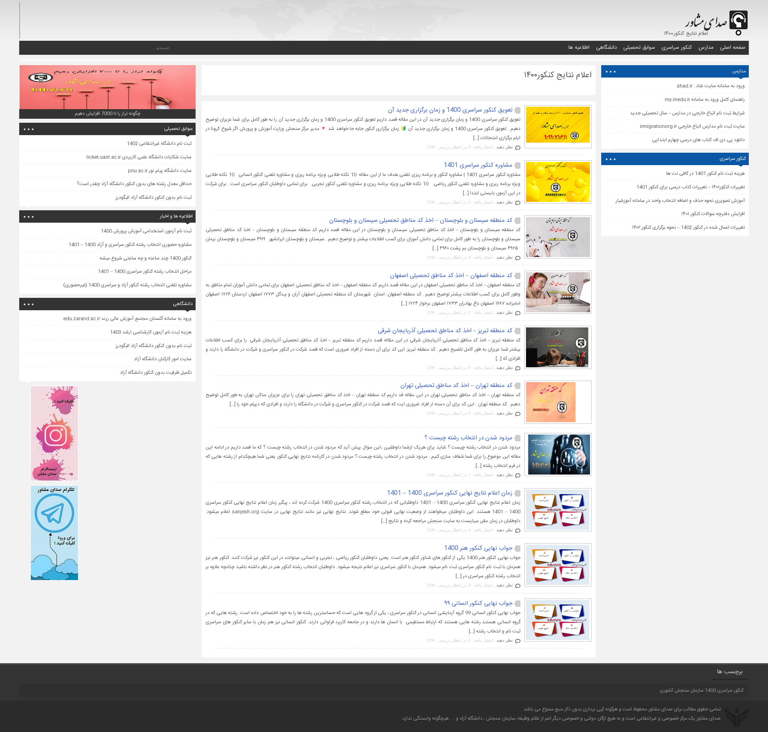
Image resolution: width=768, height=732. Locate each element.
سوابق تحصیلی (639, 47)
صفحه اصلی (733, 47)
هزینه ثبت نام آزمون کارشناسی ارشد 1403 (151, 332)
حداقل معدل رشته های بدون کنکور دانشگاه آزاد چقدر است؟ (134, 184)
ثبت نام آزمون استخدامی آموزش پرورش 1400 (146, 231)
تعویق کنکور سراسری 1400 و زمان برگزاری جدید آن (450, 110)
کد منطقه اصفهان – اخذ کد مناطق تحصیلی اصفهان (451, 276)
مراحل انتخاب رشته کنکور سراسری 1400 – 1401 (145, 271)
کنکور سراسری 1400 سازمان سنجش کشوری (702, 690)
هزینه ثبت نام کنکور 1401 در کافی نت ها (705, 174)
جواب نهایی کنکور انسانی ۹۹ (478, 603)
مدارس (706, 47)
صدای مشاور (660, 709)
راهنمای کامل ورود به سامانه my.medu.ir (705, 100)
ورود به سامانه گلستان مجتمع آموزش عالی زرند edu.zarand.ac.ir (127, 319)
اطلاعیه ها (579, 47)
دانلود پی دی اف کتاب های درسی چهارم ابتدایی (698, 140)
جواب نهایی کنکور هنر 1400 (478, 548)
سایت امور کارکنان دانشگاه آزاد (163, 359)
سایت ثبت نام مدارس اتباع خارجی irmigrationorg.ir (692, 126)
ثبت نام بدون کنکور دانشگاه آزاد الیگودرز (154, 197)
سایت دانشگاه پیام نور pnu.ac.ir (160, 171)
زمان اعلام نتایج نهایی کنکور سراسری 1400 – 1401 (449, 493)
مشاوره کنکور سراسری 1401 (478, 165)
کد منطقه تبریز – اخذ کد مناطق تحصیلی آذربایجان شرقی (445, 331)
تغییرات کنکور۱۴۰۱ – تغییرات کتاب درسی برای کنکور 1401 (690, 187)
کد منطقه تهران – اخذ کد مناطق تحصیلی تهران (456, 386)
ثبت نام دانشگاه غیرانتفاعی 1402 (159, 144)
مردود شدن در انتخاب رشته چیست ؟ (468, 438)
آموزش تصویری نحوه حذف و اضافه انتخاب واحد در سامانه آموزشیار (680, 201)
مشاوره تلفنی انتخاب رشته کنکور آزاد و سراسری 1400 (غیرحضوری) (127, 285)
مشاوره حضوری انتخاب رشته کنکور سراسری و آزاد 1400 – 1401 (130, 245)
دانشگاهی (606, 47)
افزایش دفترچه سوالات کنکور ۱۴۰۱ (713, 214)
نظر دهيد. (504, 146)
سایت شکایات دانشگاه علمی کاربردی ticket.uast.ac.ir (139, 157)
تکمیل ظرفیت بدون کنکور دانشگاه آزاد (156, 373)
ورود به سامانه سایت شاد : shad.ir (711, 86)
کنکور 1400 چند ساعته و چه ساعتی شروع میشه (146, 258)
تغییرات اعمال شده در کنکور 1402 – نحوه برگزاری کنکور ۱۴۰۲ (688, 227)
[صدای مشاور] (715, 19)
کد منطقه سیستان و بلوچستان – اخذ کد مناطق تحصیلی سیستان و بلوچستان (420, 220)
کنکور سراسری (677, 47)
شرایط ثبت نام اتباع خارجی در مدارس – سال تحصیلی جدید (687, 113)
